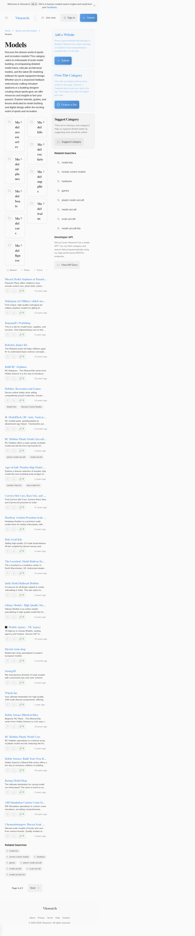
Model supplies (40, 181)
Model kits (39, 127)
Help (57, 918)
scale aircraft (35, 869)
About (32, 918)
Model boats (17, 198)
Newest (13, 270)
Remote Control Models (31, 407)
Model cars (17, 225)
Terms (50, 918)
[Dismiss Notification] (94, 5)
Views (27, 270)
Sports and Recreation (26, 31)
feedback (52, 7)
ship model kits (33, 485)
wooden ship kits (14, 485)
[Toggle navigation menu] (6, 18)
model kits (13, 851)
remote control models (19, 857)
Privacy (41, 918)
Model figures (17, 252)
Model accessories (17, 134)
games (12, 863)
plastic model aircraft (16, 457)
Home (8, 31)
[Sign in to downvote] (14, 290)
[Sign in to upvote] (8, 290)
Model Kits (11, 407)
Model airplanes (17, 169)
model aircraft (36, 457)
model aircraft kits (17, 874)
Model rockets (40, 151)
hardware (41, 857)
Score (39, 270)
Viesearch (22, 17)
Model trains (40, 211)
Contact (66, 918)
